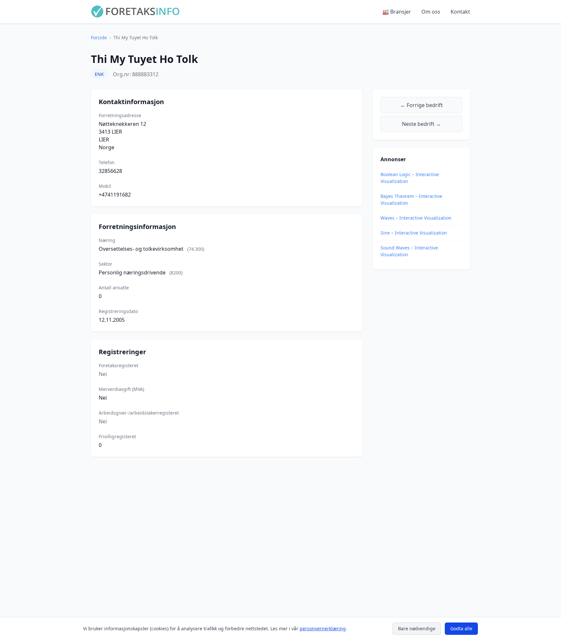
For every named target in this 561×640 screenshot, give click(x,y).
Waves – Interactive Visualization (416, 218)
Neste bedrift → (421, 123)
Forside (99, 37)
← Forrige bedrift (421, 105)
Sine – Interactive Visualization (413, 233)
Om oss (430, 11)
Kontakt (460, 11)
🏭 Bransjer (396, 11)
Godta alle (461, 628)
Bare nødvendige (416, 628)
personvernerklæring (323, 628)
